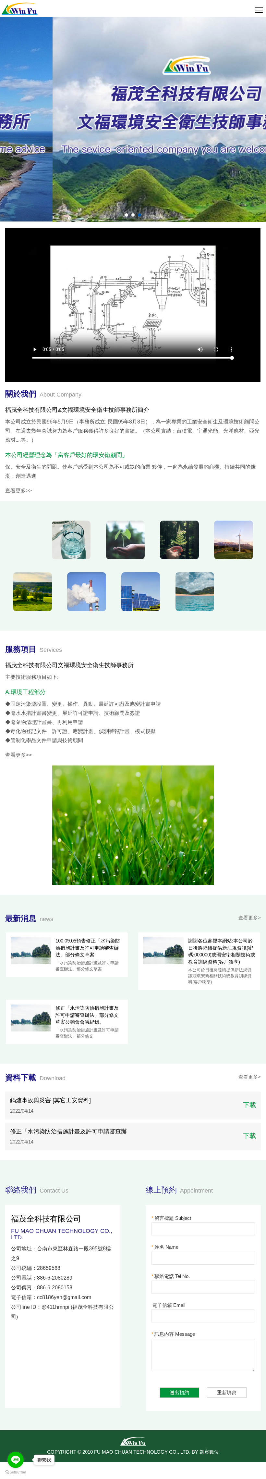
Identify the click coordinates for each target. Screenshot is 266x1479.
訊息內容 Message (173, 1334)
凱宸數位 (209, 1452)
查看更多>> (18, 490)
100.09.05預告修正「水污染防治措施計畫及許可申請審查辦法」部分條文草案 (87, 947)
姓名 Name (164, 1247)
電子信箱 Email (168, 1305)
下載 (249, 1104)
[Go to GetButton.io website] (15, 1472)
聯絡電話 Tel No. (170, 1276)
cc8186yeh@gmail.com (64, 1297)
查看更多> (249, 917)
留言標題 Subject (171, 1218)
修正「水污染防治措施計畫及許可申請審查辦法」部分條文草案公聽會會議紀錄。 (87, 1015)
